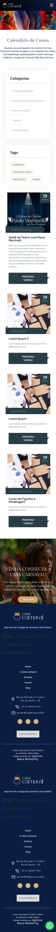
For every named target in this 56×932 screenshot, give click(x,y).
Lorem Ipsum (17, 418)
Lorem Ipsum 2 (19, 338)
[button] (52, 5)
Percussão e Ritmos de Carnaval (28, 100)
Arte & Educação (21, 130)
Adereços (18, 164)
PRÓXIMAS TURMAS (28, 278)
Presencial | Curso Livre (21, 229)
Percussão (19, 179)
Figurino (17, 120)
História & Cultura (21, 110)
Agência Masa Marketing (30, 758)
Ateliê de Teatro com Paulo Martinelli (27, 238)
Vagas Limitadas (18, 331)
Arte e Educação (22, 172)
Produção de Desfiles (23, 91)
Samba (36, 179)
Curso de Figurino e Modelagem (22, 500)
